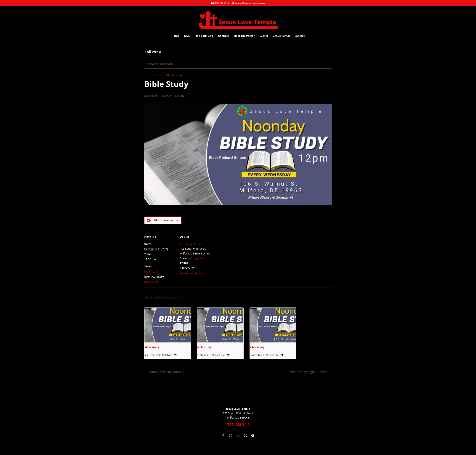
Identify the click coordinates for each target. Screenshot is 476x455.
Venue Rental (281, 36)
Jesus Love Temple (191, 244)
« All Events (152, 52)
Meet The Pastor (244, 36)
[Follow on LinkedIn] (238, 435)
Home (175, 36)
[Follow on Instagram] (231, 435)
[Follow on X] (245, 435)
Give (187, 36)
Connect (223, 36)
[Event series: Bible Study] (175, 355)
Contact (300, 36)
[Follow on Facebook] (223, 435)
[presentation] (167, 325)
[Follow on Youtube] (253, 435)
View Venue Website (192, 273)
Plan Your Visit (203, 36)
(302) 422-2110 (221, 2)
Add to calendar (163, 220)
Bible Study (151, 271)
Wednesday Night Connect (309, 372)
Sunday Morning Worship (166, 372)
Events (263, 36)
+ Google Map (196, 258)
